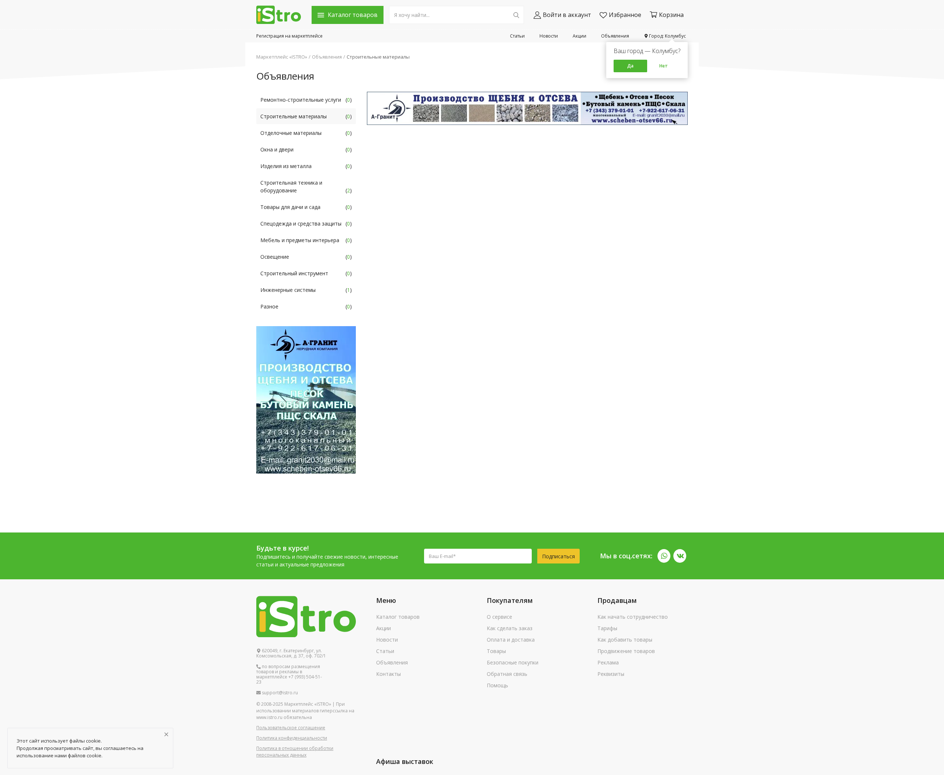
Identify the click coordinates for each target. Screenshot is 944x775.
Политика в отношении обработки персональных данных (294, 751)
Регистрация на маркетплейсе (289, 36)
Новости (548, 36)
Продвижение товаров (626, 650)
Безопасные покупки (512, 662)
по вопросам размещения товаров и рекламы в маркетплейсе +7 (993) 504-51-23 (289, 674)
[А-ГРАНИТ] (306, 399)
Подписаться (558, 556)
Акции (579, 36)
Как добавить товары (624, 639)
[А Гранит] (527, 107)
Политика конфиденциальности (291, 738)
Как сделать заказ (509, 628)
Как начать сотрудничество (632, 616)
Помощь (497, 685)
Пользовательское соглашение (290, 728)
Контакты (388, 673)
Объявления (615, 36)
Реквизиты (610, 673)
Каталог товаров (398, 616)
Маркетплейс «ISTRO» (281, 56)
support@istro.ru (279, 692)
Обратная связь (507, 673)
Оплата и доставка (511, 639)
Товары (496, 650)
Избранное (625, 15)
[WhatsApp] (663, 556)
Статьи (517, 36)
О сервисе (499, 616)
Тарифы (607, 628)
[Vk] (679, 556)
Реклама (608, 662)
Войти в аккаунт (567, 15)
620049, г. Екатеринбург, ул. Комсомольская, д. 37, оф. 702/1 (291, 653)
